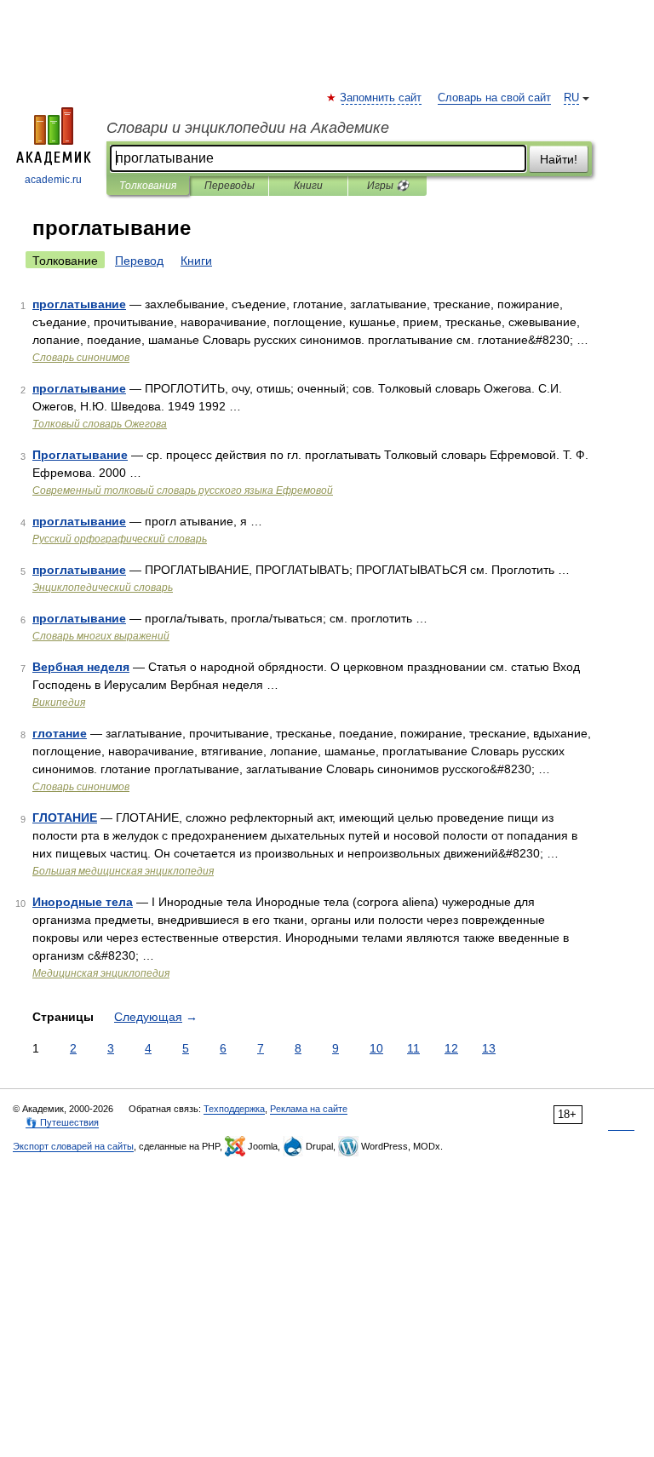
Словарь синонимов (80, 358)
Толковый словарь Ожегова (99, 424)
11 (413, 1048)
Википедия (58, 702)
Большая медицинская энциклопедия (123, 871)
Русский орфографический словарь (119, 539)
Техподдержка (234, 1109)
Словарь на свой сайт (494, 98)
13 (489, 1048)
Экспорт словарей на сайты (73, 1146)
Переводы (229, 186)
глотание (59, 733)
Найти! (558, 159)
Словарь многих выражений (100, 636)
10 (376, 1048)
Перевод (139, 260)
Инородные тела (82, 902)
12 (451, 1048)
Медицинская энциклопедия (100, 973)
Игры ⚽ (388, 186)
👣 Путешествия (62, 1122)
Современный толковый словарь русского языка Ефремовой (182, 490)
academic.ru (53, 180)
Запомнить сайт (381, 98)
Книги (308, 186)
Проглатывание (80, 455)
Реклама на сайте (308, 1109)
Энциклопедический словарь (102, 588)
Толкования (147, 186)
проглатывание (79, 304)
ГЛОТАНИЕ (64, 817)
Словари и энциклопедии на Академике (247, 127)
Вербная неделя (80, 667)
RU (571, 98)
